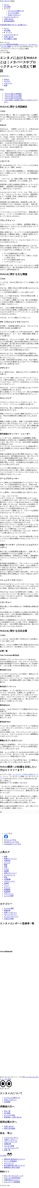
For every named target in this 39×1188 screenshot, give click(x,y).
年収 (5, 877)
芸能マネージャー (10, 873)
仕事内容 (7, 860)
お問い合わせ (9, 19)
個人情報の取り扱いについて (14, 1165)
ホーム (6, 4)
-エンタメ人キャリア (11, 1148)
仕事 (5, 867)
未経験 (6, 871)
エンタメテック (9, 875)
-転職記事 (7, 1144)
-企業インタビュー (10, 1140)
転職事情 (7, 889)
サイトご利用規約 (10, 1161)
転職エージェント (10, 858)
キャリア (7, 887)
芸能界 (6, 883)
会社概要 (7, 1102)
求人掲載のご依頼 (10, 39)
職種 (5, 865)
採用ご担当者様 (9, 1128)
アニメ (6, 885)
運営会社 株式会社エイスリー (14, 1159)
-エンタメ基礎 (9, 1146)
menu (12, 1)
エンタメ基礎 (9, 908)
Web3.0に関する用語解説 (13, 94)
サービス (9, 32)
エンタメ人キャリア (11, 916)
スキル (6, 869)
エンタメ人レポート (11, 17)
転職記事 (7, 910)
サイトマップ (9, 1163)
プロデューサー (9, 881)
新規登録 (9, 21)
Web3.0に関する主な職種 (13, 96)
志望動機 (7, 879)
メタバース (8, 83)
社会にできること (14, 15)
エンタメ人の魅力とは (16, 11)
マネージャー (9, 894)
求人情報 (7, 6)
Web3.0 (6, 79)
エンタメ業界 (9, 896)
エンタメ (7, 81)
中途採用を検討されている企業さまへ (13, 25)
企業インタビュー (10, 912)
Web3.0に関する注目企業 (13, 98)
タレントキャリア (10, 914)
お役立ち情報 (9, 919)
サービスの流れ (13, 13)
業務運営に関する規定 (12, 1167)
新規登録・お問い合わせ (13, 1117)
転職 (5, 85)
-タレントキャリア (10, 1142)
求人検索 (7, 1113)
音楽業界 (7, 892)
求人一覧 (7, 1111)
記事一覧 (7, 1150)
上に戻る (3, 1155)
